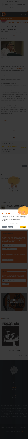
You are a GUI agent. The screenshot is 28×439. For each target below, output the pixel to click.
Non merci (4, 227)
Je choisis (10, 227)
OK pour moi (23, 227)
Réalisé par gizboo (14, 223)
